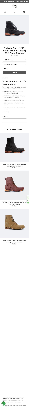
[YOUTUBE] (27, 1)
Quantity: (6, 68)
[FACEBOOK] (24, 1)
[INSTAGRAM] (26, 1)
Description (5, 78)
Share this (5, 116)
